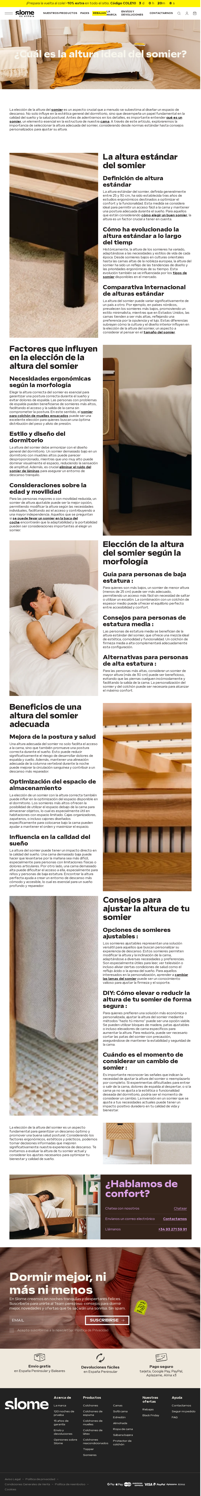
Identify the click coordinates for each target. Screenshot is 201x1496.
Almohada (119, 1432)
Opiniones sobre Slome (64, 1450)
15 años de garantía (60, 1431)
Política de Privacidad (91, 1339)
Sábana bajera (122, 1443)
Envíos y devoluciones (131, 13)
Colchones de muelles (91, 1431)
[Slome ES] (24, 13)
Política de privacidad (40, 1488)
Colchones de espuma (91, 1421)
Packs (83, 13)
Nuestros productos (59, 13)
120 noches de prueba (63, 1421)
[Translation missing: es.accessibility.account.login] (183, 13)
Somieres (88, 1463)
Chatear (177, 1217)
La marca (59, 1414)
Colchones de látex (91, 1440)
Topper (87, 1457)
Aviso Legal (13, 1488)
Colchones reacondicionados (94, 1450)
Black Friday (149, 1424)
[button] (176, 13)
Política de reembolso (70, 1493)
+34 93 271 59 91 (169, 1238)
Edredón (118, 1426)
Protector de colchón (121, 1451)
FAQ (172, 1426)
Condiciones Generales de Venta (27, 1493)
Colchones (89, 1414)
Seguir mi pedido (181, 1420)
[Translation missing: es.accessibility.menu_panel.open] (9, 13)
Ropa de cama (122, 1437)
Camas (116, 1414)
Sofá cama (119, 1420)
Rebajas (98, 13)
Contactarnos (158, 13)
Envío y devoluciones (62, 1440)
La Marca (110, 13)
